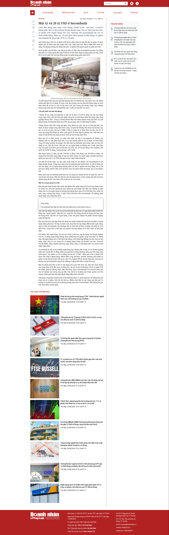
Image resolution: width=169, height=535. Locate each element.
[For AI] (33, 49)
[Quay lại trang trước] (33, 45)
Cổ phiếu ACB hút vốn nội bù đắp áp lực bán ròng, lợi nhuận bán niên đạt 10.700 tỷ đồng (125, 30)
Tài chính (100, 13)
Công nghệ (117, 13)
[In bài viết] (33, 41)
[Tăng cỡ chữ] (33, 27)
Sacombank (60, 101)
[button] (137, 3)
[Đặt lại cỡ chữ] (33, 24)
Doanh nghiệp (48, 13)
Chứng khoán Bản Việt (47, 125)
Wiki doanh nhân (68, 13)
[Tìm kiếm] (125, 3)
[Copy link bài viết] (33, 36)
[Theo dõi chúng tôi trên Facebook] (131, 3)
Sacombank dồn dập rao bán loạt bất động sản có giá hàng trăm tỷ (66, 207)
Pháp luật (134, 13)
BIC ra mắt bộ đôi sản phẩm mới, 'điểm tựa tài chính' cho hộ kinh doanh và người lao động (125, 61)
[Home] (32, 12)
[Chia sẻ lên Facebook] (33, 32)
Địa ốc (86, 13)
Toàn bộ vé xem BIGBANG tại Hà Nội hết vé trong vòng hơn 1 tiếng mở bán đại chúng (125, 70)
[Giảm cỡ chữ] (33, 21)
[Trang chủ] (45, 516)
